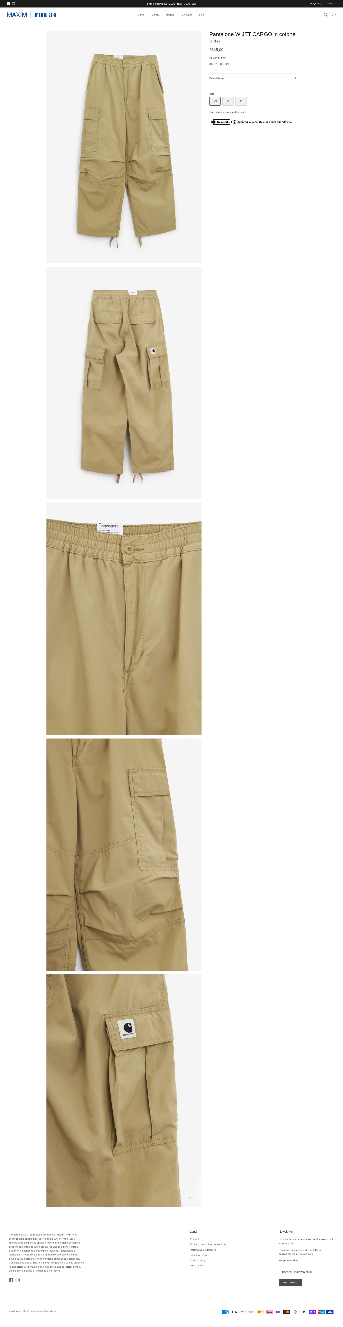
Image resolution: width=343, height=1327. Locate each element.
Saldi (201, 14)
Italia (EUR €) (315, 3)
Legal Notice (197, 1265)
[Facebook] (8, 3)
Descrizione (216, 78)
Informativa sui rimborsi (203, 1249)
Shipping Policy (198, 1255)
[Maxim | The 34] (31, 15)
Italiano (329, 3)
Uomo (141, 14)
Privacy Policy (197, 1260)
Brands (170, 14)
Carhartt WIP (220, 57)
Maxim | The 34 (22, 1311)
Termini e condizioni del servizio (208, 1244)
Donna (155, 14)
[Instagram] (13, 3)
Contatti (194, 1239)
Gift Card (187, 14)
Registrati (290, 1282)
